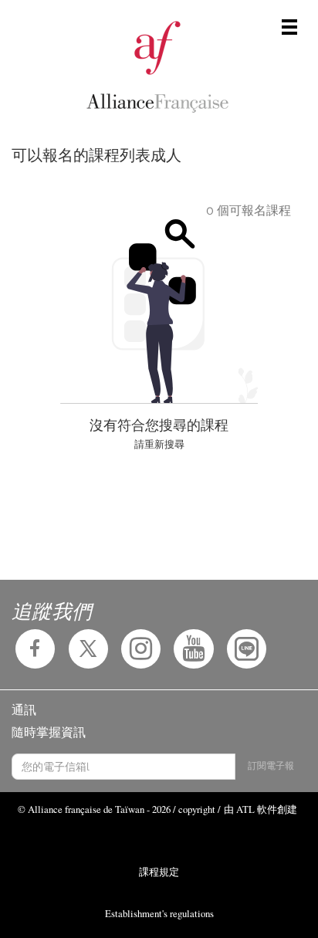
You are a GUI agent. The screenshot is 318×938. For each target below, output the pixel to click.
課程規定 (159, 872)
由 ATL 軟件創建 (260, 809)
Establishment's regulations (159, 913)
